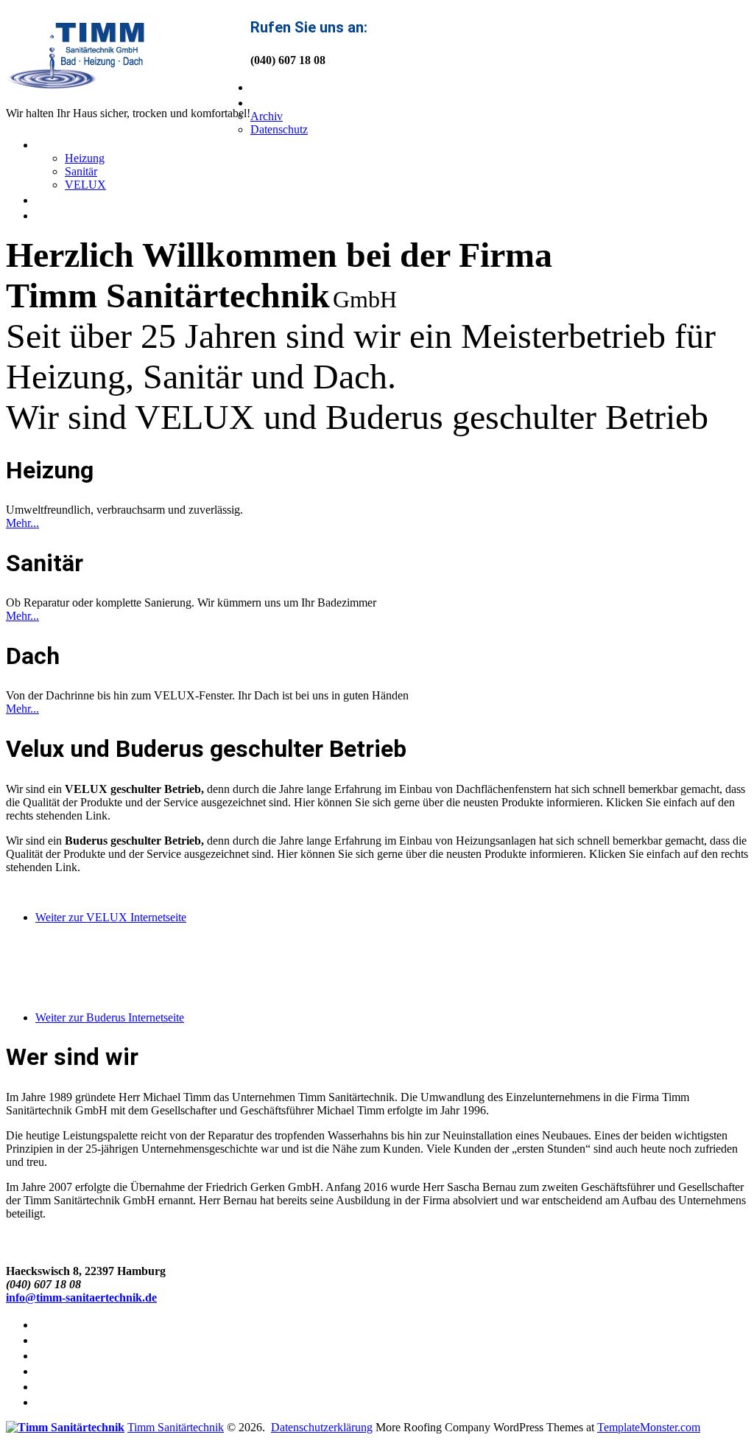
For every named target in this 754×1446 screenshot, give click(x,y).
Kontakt (62, 214)
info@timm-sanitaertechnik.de (81, 1297)
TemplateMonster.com (648, 1427)
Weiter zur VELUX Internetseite (110, 917)
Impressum (72, 1401)
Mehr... (22, 523)
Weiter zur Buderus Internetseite (109, 1017)
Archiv (266, 116)
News (54, 199)
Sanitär (81, 171)
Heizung (85, 158)
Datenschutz (279, 129)
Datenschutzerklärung (322, 1427)
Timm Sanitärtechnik (175, 1427)
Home (270, 86)
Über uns (280, 102)
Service (60, 144)
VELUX (85, 184)
